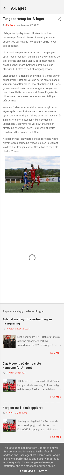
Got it (42, 471)
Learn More (26, 471)
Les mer (55, 352)
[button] (59, 19)
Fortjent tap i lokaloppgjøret (23, 408)
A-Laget (18, 8)
